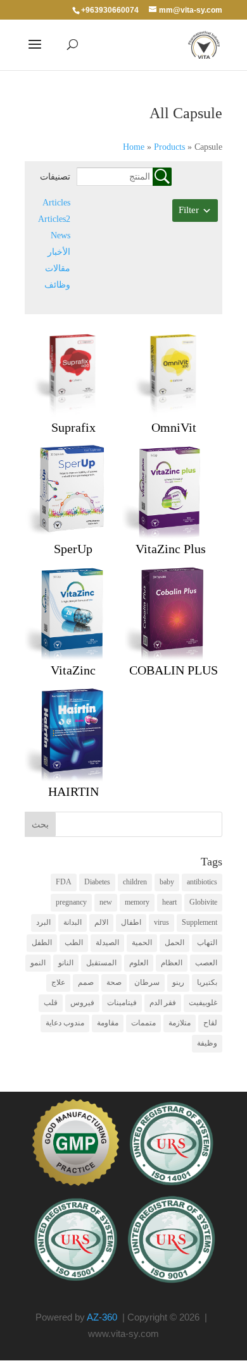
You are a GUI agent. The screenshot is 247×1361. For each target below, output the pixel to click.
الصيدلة (107, 942)
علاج (58, 982)
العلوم (138, 962)
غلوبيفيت (203, 1002)
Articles (56, 202)
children (135, 881)
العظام (171, 962)
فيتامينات (122, 1002)
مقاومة (107, 1022)
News (60, 235)
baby (167, 881)
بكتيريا (207, 982)
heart (169, 902)
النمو (38, 962)
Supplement (199, 922)
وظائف (57, 285)
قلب (51, 1002)
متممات (143, 1022)
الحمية (142, 942)
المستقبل (101, 962)
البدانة (72, 922)
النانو (65, 962)
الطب (74, 942)
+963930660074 (110, 10)
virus (161, 922)
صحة (114, 982)
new (105, 902)
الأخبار (59, 252)
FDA (64, 881)
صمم (86, 982)
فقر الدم (162, 1002)
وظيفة (207, 1043)
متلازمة (179, 1022)
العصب (206, 962)
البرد (43, 922)
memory (137, 902)
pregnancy (71, 902)
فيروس (82, 1002)
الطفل (42, 942)
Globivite (203, 902)
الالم (101, 922)
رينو (178, 982)
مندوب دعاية (65, 1022)
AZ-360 (102, 1317)
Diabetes (97, 881)
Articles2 (54, 219)
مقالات (57, 268)
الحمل (174, 942)
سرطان (147, 982)
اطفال (131, 922)
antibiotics (202, 881)
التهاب (207, 942)
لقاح (210, 1022)
